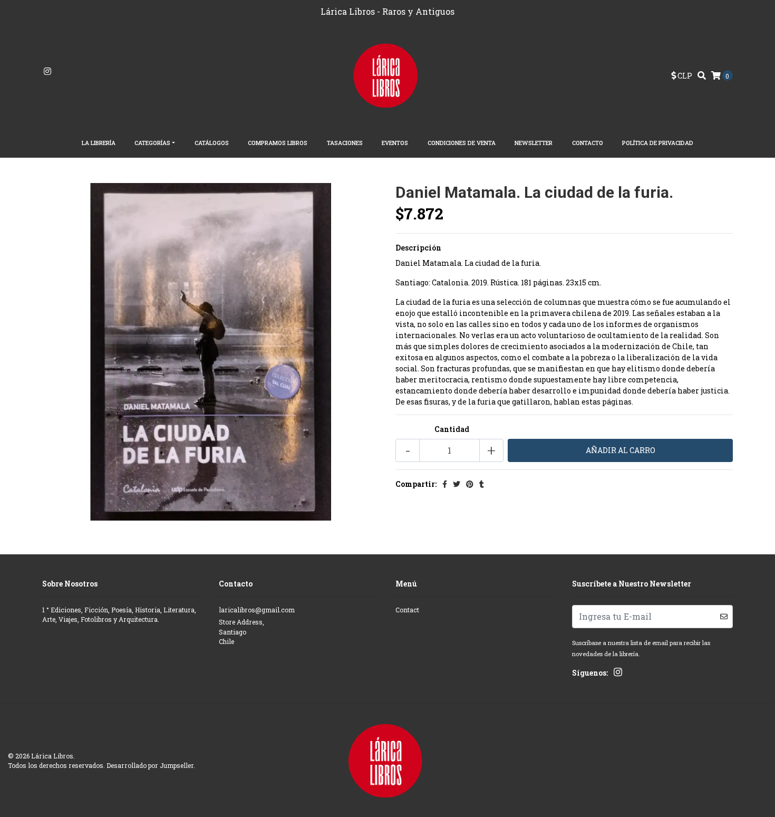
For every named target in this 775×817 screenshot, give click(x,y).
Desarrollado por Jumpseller (149, 765)
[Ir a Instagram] (47, 71)
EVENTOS (395, 143)
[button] (681, 75)
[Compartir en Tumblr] (481, 484)
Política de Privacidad (657, 143)
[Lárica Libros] (388, 75)
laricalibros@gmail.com (257, 609)
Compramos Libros (277, 143)
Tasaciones (345, 143)
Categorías (152, 143)
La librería (98, 143)
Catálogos (212, 143)
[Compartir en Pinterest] (469, 484)
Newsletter (534, 143)
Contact (407, 609)
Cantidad (451, 429)
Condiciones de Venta (462, 143)
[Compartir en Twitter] (456, 484)
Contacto (587, 143)
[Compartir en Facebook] (444, 484)
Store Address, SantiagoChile (241, 632)
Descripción (418, 248)
